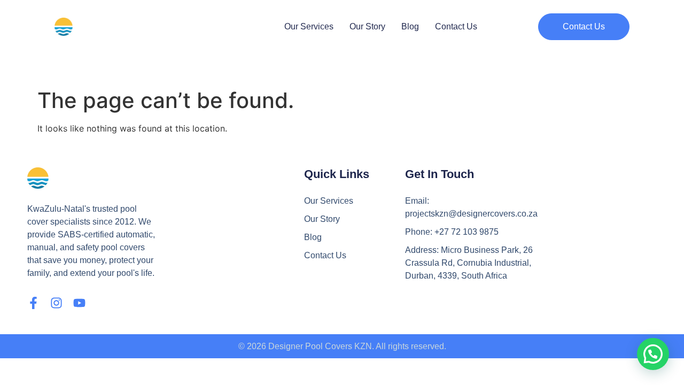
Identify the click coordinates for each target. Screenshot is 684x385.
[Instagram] (56, 303)
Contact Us (456, 26)
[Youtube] (79, 303)
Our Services (308, 26)
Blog (410, 26)
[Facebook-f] (33, 303)
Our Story (367, 26)
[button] (583, 26)
